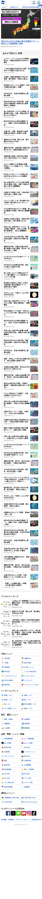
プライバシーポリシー (23, 819)
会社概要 (3, 819)
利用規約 (11, 819)
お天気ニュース (14, 7)
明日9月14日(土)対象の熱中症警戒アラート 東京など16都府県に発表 (21, 42)
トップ (4, 7)
